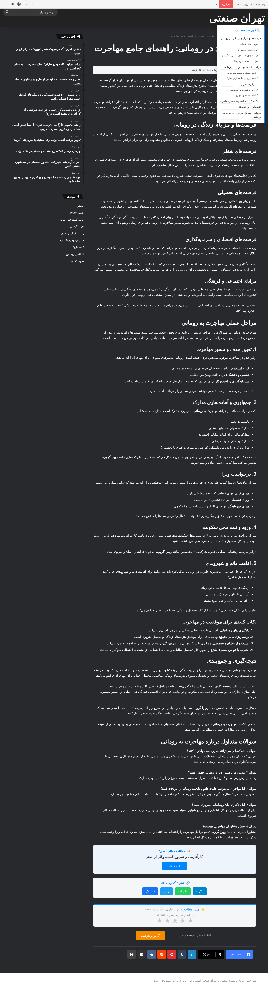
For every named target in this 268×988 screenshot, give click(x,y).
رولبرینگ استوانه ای (72, 233)
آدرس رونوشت (150, 935)
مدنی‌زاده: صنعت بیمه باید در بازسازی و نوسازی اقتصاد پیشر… (181, 4)
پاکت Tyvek (77, 212)
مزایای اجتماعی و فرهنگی (244, 61)
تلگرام (200, 891)
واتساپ (182, 891)
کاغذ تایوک (77, 247)
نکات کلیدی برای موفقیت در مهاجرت (239, 101)
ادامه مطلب (174, 866)
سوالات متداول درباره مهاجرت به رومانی (242, 115)
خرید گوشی (77, 226)
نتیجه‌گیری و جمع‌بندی (249, 106)
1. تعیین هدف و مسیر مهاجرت (242, 72)
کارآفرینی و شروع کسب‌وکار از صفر (174, 856)
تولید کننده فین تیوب (72, 219)
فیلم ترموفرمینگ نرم (72, 240)
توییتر (166, 891)
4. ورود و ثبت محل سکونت (244, 89)
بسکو (80, 205)
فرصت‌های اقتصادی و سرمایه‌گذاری (240, 55)
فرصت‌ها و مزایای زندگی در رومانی (240, 38)
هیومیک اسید (76, 261)
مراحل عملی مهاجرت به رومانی (242, 67)
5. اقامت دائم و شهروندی (245, 95)
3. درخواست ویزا (249, 84)
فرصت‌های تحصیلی (248, 49)
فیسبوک (150, 891)
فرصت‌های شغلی (249, 44)
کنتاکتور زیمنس (75, 254)
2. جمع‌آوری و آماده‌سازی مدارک (241, 78)
